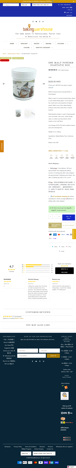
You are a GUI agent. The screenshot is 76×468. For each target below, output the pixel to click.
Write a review (19, 318)
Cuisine (27, 47)
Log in (70, 9)
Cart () (69, 12)
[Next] (44, 84)
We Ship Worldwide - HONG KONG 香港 (65, 5)
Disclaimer (8, 446)
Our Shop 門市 (9, 345)
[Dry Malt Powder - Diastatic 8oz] (23, 83)
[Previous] (4, 84)
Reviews (50, 446)
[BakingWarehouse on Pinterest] (39, 22)
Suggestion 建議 (9, 348)
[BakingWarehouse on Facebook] (33, 22)
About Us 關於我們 (9, 342)
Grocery (24, 43)
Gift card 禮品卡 (9, 364)
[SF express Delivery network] (63, 420)
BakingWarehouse (35, 457)
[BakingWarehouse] (38, 32)
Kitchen (61, 43)
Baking (49, 43)
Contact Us (50, 449)
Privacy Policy (18, 446)
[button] (71, 467)
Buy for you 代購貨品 (9, 361)
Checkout (69, 15)
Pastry (37, 43)
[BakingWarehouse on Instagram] (43, 22)
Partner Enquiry (39, 449)
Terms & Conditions (30, 446)
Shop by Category (43, 47)
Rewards (42, 446)
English (25, 4)
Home (12, 43)
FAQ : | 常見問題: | (9, 339)
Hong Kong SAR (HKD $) (41, 4)
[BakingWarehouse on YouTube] (36, 22)
